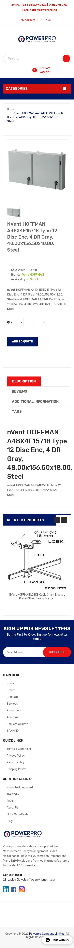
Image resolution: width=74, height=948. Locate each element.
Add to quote (22, 341)
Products (13, 697)
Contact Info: (12, 875)
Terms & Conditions (19, 749)
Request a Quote (17, 724)
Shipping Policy (16, 769)
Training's (13, 794)
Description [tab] (24, 381)
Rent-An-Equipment (20, 787)
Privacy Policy (16, 755)
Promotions (14, 710)
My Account (28, 19)
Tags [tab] (17, 411)
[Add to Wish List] (25, 68)
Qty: (10, 322)
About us (12, 717)
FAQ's (10, 801)
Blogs (10, 821)
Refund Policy (15, 762)
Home (11, 109)
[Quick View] (37, 560)
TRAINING (13, 730)
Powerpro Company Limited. (47, 933)
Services (12, 703)
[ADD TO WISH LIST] (44, 341)
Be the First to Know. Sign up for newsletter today (37, 637)
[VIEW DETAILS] (55, 601)
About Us (12, 807)
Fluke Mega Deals (17, 814)
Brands (11, 690)
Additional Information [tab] (35, 401)
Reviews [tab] (19, 391)
